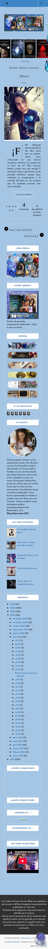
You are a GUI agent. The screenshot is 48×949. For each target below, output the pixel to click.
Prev (8, 114)
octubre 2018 (19, 626)
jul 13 (17, 698)
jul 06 (18, 719)
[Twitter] (22, 819)
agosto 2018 (18, 633)
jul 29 (18, 648)
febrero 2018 (19, 752)
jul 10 (17, 709)
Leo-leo (25, 62)
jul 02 (18, 734)
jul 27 (17, 655)
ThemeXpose (26, 938)
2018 (12, 615)
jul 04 (18, 727)
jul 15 (17, 690)
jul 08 (18, 716)
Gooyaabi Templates (12, 942)
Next (39, 114)
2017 (12, 759)
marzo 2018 (18, 748)
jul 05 (18, 723)
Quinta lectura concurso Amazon (24, 72)
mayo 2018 (18, 741)
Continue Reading (24, 194)
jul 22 (18, 670)
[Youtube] (26, 819)
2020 (12, 608)
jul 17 (17, 687)
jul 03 (18, 730)
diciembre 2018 (20, 619)
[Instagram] (24, 819)
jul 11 (17, 705)
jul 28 (18, 651)
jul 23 (17, 666)
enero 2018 (18, 756)
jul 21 (17, 680)
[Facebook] (20, 819)
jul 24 (17, 662)
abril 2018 (17, 745)
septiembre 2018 (20, 630)
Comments (24, 206)
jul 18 (17, 683)
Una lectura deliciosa (27, 568)
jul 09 (18, 712)
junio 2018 (17, 738)
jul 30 (18, 644)
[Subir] (40, 940)
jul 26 (18, 659)
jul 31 (17, 641)
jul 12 (17, 701)
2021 (12, 604)
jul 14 (17, 694)
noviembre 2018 (20, 622)
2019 (12, 612)
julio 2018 (17, 637)
